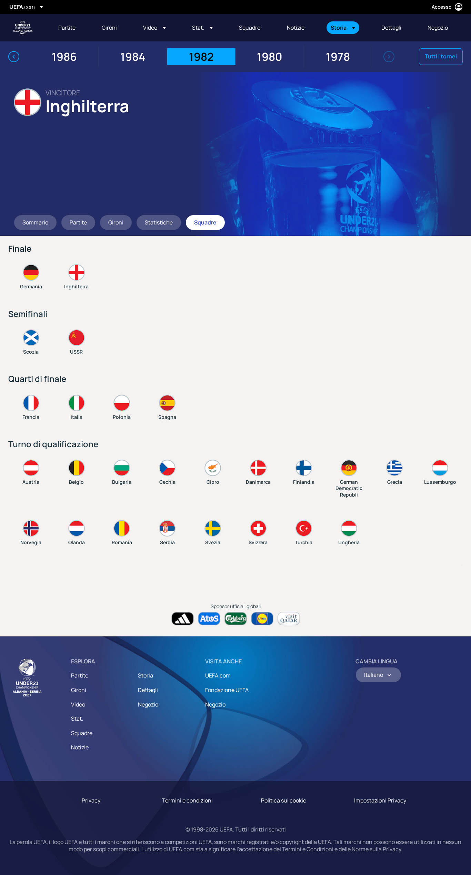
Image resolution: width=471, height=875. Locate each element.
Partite (79, 675)
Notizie (80, 747)
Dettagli (148, 690)
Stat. (77, 718)
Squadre (81, 733)
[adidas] (182, 618)
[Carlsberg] (235, 618)
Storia (145, 675)
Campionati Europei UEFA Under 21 (22, 27)
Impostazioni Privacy (380, 800)
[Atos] (209, 618)
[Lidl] (262, 618)
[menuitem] (71, 27)
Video (78, 704)
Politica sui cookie (283, 800)
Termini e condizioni (187, 800)
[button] (154, 27)
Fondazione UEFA (227, 690)
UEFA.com (218, 675)
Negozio (148, 704)
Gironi (78, 690)
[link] (67, 27)
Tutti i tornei (441, 56)
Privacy (91, 800)
